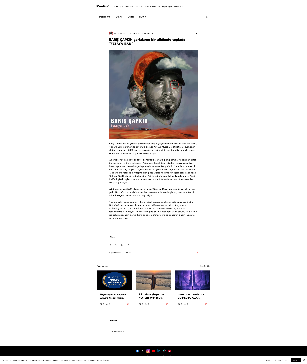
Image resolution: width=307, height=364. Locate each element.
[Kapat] (304, 360)
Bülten (131, 17)
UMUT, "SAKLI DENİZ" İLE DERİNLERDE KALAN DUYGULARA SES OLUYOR (191, 296)
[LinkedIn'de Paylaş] (122, 245)
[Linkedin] (159, 351)
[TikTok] (164, 351)
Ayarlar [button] (268, 360)
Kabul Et (296, 360)
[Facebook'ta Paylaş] (110, 245)
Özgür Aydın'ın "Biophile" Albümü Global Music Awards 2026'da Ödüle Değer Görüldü (113, 296)
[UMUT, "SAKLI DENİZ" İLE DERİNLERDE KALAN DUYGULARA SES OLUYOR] (192, 280)
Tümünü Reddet (281, 360)
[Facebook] (137, 351)
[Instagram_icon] (148, 351)
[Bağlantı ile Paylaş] (128, 245)
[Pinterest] (169, 351)
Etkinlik (119, 17)
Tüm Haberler (104, 17)
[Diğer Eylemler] (196, 33)
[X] (143, 351)
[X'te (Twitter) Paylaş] (116, 245)
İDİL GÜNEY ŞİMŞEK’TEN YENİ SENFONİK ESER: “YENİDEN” (151, 296)
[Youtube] (153, 351)
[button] (207, 17)
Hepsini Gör (205, 266)
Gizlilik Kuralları (103, 360)
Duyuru (143, 17)
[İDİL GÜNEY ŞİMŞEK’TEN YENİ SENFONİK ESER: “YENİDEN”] (153, 280)
